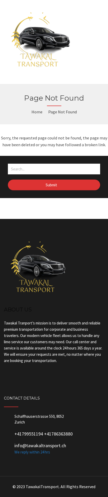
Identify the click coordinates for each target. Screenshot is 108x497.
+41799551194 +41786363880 (43, 434)
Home (36, 111)
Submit (52, 184)
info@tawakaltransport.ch (40, 446)
